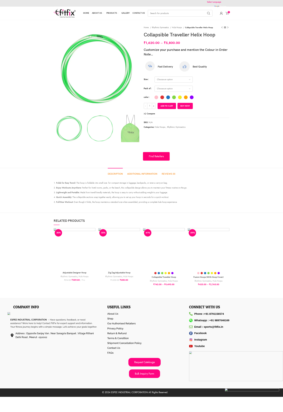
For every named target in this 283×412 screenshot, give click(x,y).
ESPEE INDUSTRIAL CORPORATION (129, 392)
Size (146, 79)
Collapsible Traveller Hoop (164, 277)
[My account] (221, 13)
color (146, 97)
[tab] (115, 172)
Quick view (93, 239)
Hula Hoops (177, 27)
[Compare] (93, 233)
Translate (223, 6)
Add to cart (167, 106)
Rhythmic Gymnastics (160, 27)
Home (146, 27)
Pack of (147, 88)
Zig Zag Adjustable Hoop (119, 272)
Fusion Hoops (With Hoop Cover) (208, 277)
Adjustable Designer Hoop (74, 272)
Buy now (185, 106)
